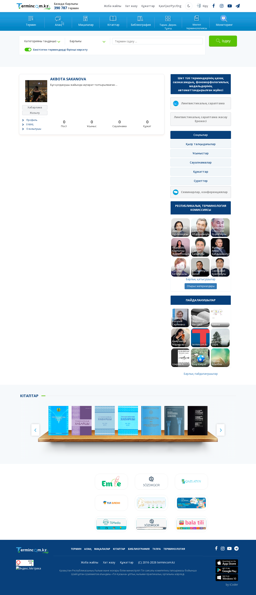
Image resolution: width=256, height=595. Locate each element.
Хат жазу (131, 6)
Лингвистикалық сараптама (203, 103)
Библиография (139, 549)
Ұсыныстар (201, 153)
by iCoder (232, 584)
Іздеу (226, 40)
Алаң (87, 549)
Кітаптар (119, 549)
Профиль (31, 120)
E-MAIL (30, 124)
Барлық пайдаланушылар (201, 374)
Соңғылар (200, 135)
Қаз (161, 6)
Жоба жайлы (112, 6)
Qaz (167, 6)
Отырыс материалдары (201, 286)
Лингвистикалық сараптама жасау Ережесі (200, 119)
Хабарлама (35, 107)
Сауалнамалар (201, 162)
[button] (42, 41)
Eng (178, 6)
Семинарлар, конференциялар (204, 192)
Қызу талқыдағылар (201, 144)
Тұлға (156, 549)
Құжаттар (148, 6)
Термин (76, 549)
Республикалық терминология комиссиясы (200, 208)
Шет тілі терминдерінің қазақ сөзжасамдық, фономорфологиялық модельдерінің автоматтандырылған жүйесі (201, 84)
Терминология (174, 549)
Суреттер (201, 181)
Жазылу (35, 113)
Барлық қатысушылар (200, 279)
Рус (173, 6)
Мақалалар (102, 549)
